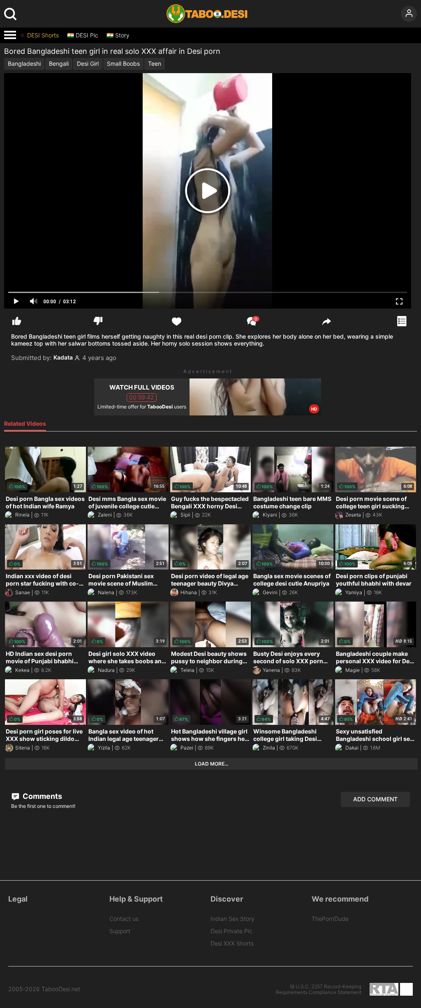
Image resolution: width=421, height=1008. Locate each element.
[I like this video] (16, 321)
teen (154, 63)
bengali (59, 63)
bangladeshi (24, 63)
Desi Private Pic (231, 930)
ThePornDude (330, 918)
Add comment (375, 799)
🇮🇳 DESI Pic (82, 35)
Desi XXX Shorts (232, 943)
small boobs (123, 63)
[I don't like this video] (98, 321)
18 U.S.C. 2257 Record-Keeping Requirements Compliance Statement (318, 989)
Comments (41, 796)
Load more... (211, 764)
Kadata (63, 357)
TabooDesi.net (61, 989)
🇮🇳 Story (118, 35)
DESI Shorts (43, 35)
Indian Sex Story (232, 918)
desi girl (88, 63)
